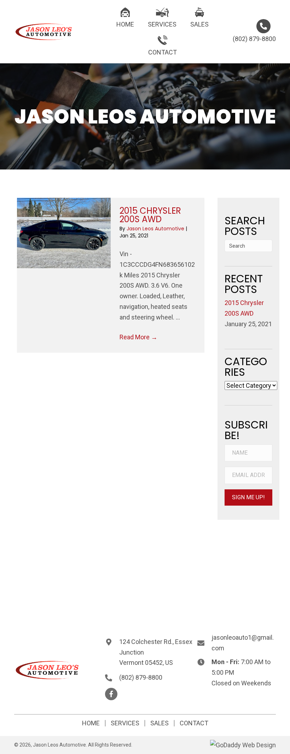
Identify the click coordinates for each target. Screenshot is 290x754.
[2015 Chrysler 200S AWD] (64, 233)
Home (91, 723)
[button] (248, 497)
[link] (125, 17)
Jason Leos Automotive (156, 228)
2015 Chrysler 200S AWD (150, 215)
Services (125, 723)
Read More (138, 337)
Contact (194, 723)
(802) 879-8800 (254, 38)
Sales (159, 723)
